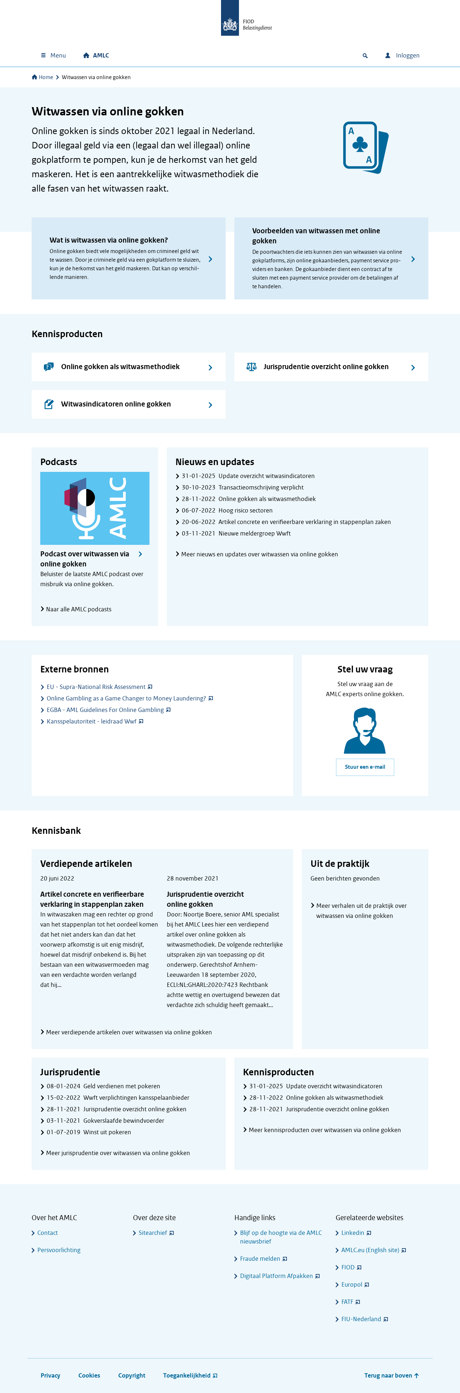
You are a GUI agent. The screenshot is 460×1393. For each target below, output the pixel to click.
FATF (347, 1302)
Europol (351, 1284)
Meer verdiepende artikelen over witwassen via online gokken (129, 1032)
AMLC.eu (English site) (370, 1250)
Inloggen (407, 55)
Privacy (50, 1375)
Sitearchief (153, 1233)
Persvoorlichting (58, 1250)
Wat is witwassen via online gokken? (109, 240)
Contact (47, 1233)
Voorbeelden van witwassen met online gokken (316, 235)
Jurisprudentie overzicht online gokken (326, 366)
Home (46, 77)
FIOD (348, 1267)
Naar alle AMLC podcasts (78, 609)
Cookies (89, 1375)
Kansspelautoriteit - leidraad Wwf (92, 721)
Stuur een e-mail (365, 767)
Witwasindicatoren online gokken (116, 404)
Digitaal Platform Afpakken (276, 1276)
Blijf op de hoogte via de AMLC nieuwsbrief (281, 1237)
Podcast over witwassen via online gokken (84, 559)
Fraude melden (260, 1259)
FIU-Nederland (361, 1319)
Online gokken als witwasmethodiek (120, 366)
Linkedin (352, 1233)
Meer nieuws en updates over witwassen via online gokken (259, 554)
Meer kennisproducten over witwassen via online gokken (325, 1130)
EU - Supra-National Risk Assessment (96, 687)
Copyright (131, 1375)
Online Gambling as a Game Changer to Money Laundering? (126, 698)
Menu (58, 55)
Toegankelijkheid (187, 1375)
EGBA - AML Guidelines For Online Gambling (105, 710)
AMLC (101, 55)
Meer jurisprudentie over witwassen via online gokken (118, 1153)
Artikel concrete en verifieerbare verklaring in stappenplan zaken (92, 899)
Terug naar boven (389, 1375)
